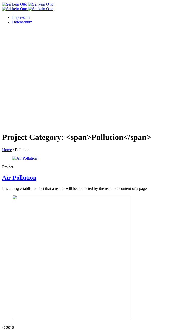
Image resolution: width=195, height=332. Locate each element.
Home (7, 149)
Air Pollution (19, 177)
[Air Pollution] (24, 158)
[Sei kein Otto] (27, 6)
